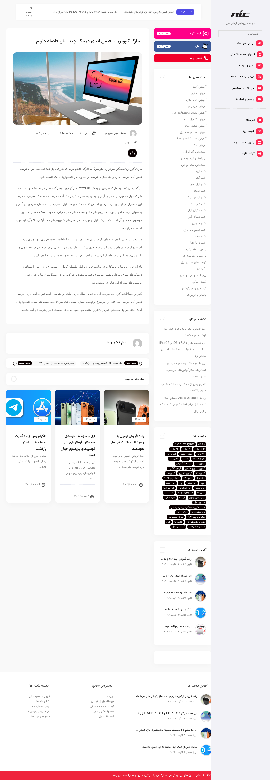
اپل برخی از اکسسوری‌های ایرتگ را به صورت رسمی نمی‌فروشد (102, 363)
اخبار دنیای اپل (34, 477)
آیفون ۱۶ (200, 478)
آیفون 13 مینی (183, 464)
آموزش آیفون (198, 93)
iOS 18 (186, 449)
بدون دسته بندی (195, 249)
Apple (201, 444)
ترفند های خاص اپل (193, 262)
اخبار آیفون (134, 477)
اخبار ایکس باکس (195, 197)
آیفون (185, 459)
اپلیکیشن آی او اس (194, 152)
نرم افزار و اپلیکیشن (194, 288)
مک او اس (182, 512)
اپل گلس (169, 493)
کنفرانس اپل (178, 527)
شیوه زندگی (199, 282)
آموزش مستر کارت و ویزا (191, 139)
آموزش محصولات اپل (193, 132)
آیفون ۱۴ (200, 473)
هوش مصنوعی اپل (195, 522)
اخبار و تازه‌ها (198, 243)
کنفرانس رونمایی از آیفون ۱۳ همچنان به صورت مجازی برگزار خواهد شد (56, 363)
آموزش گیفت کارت (195, 126)
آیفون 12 (173, 459)
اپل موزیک (168, 488)
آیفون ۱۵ (170, 473)
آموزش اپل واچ (197, 106)
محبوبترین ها (198, 512)
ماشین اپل (199, 502)
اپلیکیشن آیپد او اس (193, 158)
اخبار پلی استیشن (195, 204)
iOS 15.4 (200, 449)
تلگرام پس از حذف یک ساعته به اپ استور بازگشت (30, 442)
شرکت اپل (170, 498)
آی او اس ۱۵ (199, 459)
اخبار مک (200, 236)
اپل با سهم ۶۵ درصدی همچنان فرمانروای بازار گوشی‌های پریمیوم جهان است (186, 370)
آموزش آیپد (199, 87)
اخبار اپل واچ (198, 184)
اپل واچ (201, 493)
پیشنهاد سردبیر (197, 527)
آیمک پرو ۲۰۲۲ (171, 478)
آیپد (203, 483)
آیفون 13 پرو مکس (195, 468)
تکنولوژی (201, 269)
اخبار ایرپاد (199, 191)
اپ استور (191, 483)
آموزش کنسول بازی (194, 119)
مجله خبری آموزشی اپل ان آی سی (188, 507)
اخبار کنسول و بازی (194, 230)
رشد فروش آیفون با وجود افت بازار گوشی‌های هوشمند (161, 12)
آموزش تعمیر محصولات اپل (189, 113)
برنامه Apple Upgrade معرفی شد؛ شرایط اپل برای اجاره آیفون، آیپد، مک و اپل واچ (183, 404)
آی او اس (171, 454)
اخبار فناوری (199, 223)
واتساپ (178, 522)
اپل (181, 483)
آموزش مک (199, 145)
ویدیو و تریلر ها (196, 295)
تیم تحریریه (111, 133)
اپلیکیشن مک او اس (193, 165)
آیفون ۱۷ (188, 478)
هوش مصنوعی (176, 517)
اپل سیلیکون (184, 488)
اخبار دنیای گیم (197, 217)
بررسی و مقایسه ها (194, 256)
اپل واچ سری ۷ (185, 493)
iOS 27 (201, 454)
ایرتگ (182, 498)
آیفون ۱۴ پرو (185, 473)
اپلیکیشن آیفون (197, 498)
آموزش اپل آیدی (196, 100)
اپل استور (200, 488)
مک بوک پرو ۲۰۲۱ (196, 517)
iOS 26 (174, 449)
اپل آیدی (170, 483)
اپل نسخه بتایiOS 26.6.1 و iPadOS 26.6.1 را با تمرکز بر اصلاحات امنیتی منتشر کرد (82, 12)
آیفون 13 (200, 464)
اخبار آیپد (200, 171)
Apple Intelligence (184, 444)
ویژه (168, 522)
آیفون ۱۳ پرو (174, 468)
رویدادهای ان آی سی (193, 275)
